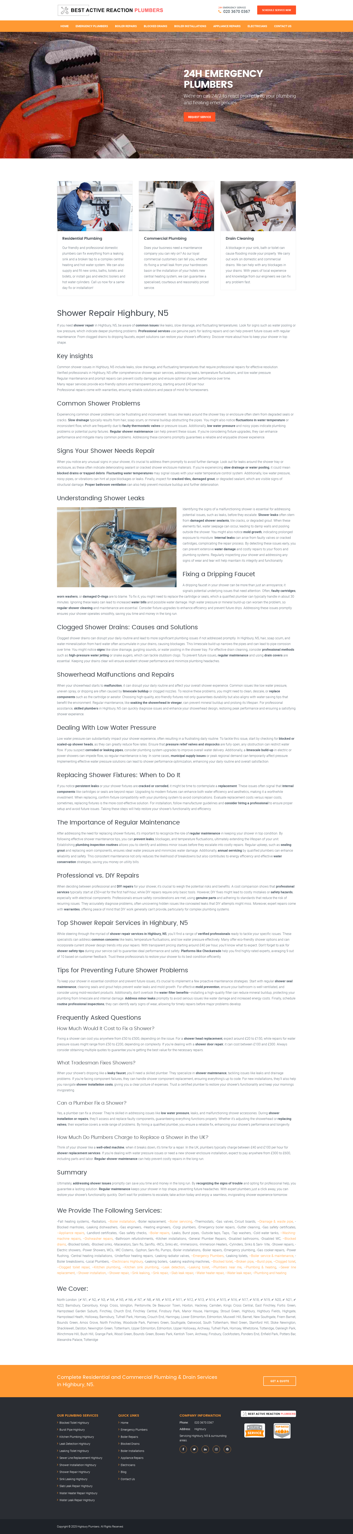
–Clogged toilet (284, 1261)
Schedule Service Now (276, 10)
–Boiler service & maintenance (271, 1255)
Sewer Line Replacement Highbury (80, 1458)
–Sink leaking (140, 1273)
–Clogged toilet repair (73, 1267)
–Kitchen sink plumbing (141, 1267)
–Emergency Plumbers (207, 1255)
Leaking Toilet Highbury (74, 1451)
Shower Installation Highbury (77, 1465)
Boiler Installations (190, 26)
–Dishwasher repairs (98, 1238)
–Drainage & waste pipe (275, 1221)
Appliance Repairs (227, 26)
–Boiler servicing (180, 1221)
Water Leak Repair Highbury (77, 1500)
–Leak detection (173, 1267)
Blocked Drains (155, 26)
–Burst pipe (263, 1261)
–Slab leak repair (181, 1273)
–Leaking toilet (198, 1267)
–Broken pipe (244, 1261)
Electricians (257, 26)
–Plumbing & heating (260, 1267)
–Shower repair (118, 1273)
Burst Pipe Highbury (72, 1430)
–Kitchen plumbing (106, 1267)
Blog (123, 1472)
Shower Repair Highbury (74, 1472)
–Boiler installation (122, 1221)
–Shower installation (91, 1273)
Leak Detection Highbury (74, 1444)
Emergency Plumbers (92, 26)
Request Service (199, 117)
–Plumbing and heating (269, 1273)
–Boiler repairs (159, 1233)
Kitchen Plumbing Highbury (76, 1437)
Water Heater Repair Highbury (78, 1493)
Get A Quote (279, 1381)
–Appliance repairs (70, 1233)
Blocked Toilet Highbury (74, 1423)
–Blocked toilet (222, 1261)
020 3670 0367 (236, 11)
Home (64, 26)
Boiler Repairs (126, 26)
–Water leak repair (238, 1273)
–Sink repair (159, 1273)
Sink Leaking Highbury (73, 1479)
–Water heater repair (209, 1273)
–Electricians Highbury (126, 1261)
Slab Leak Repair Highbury (76, 1486)
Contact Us (283, 26)
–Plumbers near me (226, 1267)
